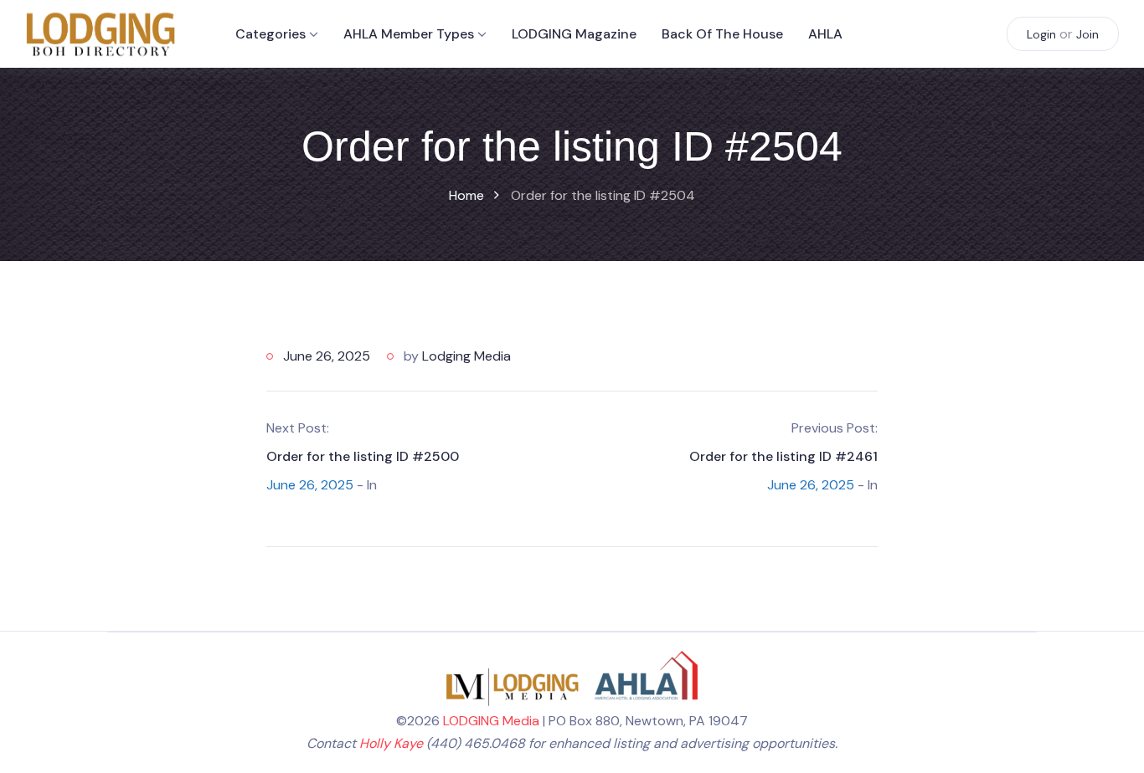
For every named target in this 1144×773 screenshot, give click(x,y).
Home (466, 195)
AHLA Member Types (408, 34)
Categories (270, 34)
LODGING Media (491, 720)
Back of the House (722, 34)
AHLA (825, 34)
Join (1087, 34)
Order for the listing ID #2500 (362, 456)
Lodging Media (466, 356)
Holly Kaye (391, 743)
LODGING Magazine (574, 34)
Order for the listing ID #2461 (783, 456)
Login (1041, 34)
